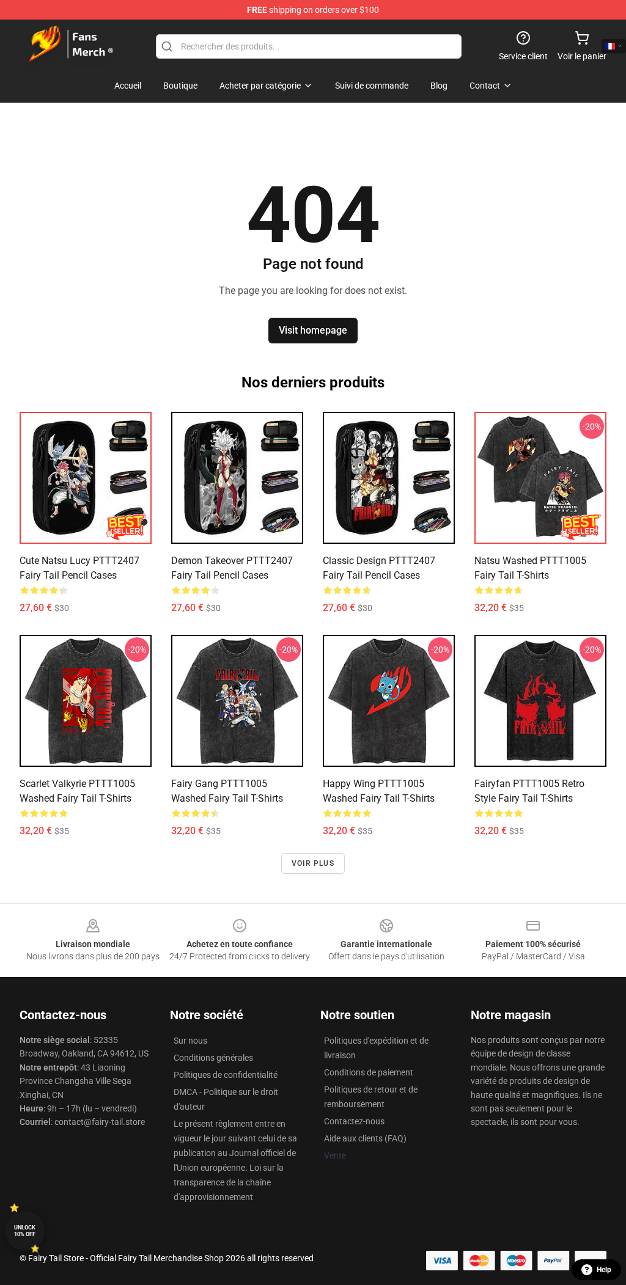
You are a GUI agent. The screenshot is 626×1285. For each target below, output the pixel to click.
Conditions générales (213, 1058)
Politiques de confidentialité (226, 1075)
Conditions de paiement (368, 1072)
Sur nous (190, 1040)
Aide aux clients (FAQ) (365, 1138)
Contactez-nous (354, 1121)
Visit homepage (313, 330)
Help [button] (604, 1269)
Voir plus (313, 863)
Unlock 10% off (24, 1231)
